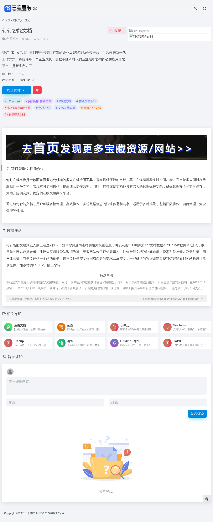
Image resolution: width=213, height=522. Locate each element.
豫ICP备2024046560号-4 (49, 513)
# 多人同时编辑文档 (18, 108)
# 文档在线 (43, 108)
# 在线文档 (64, 101)
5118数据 (137, 245)
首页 (7, 20)
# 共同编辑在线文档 (38, 101)
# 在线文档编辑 (86, 101)
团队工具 (18, 20)
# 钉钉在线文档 (91, 108)
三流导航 (30, 513)
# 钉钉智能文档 (15, 114)
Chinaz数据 (177, 245)
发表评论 (197, 413)
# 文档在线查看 (66, 108)
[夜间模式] (207, 499)
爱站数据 (156, 245)
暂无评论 (15, 356)
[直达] (49, 327)
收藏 (118, 30)
